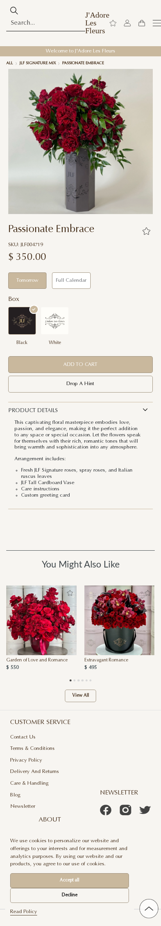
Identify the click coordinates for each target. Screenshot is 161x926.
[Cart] (141, 23)
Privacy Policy (26, 760)
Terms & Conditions (32, 748)
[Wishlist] (112, 23)
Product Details (33, 411)
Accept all (69, 880)
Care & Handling (29, 783)
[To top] (149, 908)
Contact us (23, 737)
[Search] (14, 10)
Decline (69, 895)
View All (80, 696)
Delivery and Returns (34, 771)
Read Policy (23, 911)
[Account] (127, 23)
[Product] (41, 620)
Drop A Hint (80, 383)
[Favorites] (146, 231)
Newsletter (22, 806)
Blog (15, 795)
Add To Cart (80, 364)
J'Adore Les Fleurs (97, 22)
